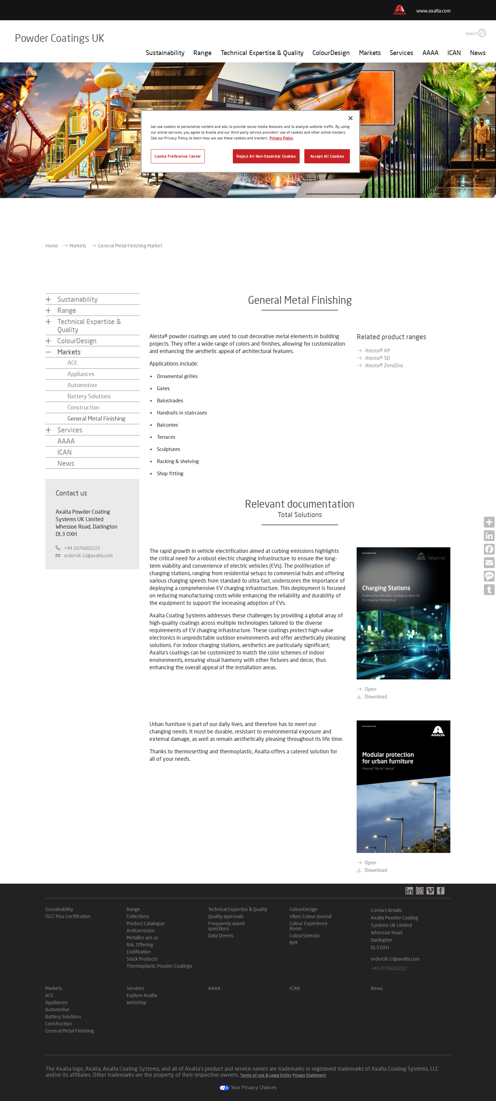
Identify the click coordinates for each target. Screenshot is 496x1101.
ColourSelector (305, 935)
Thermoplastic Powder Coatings (159, 965)
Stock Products (142, 958)
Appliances (80, 373)
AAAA (430, 52)
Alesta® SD (377, 358)
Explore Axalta (142, 995)
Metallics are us (142, 937)
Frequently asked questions (226, 926)
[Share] (489, 522)
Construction (83, 407)
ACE (72, 362)
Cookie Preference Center (178, 156)
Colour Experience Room (309, 926)
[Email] (489, 562)
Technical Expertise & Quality (262, 52)
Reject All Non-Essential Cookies (266, 156)
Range (202, 52)
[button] (482, 33)
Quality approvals (226, 916)
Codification (139, 951)
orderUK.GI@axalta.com (88, 555)
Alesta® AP (377, 350)
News (478, 52)
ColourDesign (331, 52)
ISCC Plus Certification (67, 916)
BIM (294, 942)
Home (52, 245)
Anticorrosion (141, 930)
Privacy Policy (281, 138)
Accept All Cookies (327, 156)
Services (401, 52)
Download (376, 696)
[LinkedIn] (489, 535)
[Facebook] (489, 549)
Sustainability (165, 52)
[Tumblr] (489, 589)
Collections (138, 916)
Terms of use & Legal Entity (265, 1075)
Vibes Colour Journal (310, 916)
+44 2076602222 (82, 548)
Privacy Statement (309, 1075)
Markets (370, 52)
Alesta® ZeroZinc (384, 365)
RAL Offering (140, 944)
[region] (250, 141)
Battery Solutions (89, 396)
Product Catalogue (146, 923)
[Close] (350, 118)
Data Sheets (220, 935)
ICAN (454, 52)
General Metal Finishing (96, 418)
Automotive (82, 384)
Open (370, 689)
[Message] (489, 576)
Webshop (136, 1002)
